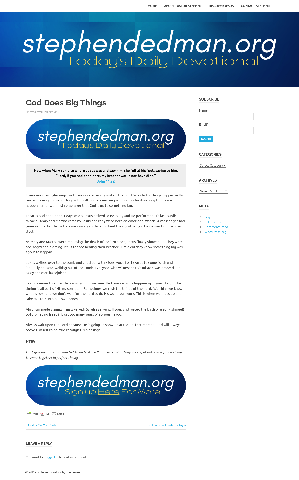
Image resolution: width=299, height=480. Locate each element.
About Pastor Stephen (182, 6)
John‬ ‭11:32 (106, 181)
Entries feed (213, 222)
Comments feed (216, 227)
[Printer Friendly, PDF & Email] (45, 413)
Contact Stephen (255, 6)
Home (152, 6)
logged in (51, 457)
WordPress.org (215, 232)
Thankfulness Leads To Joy (164, 425)
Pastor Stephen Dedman (42, 112)
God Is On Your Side (42, 425)
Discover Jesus (221, 6)
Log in (209, 217)
